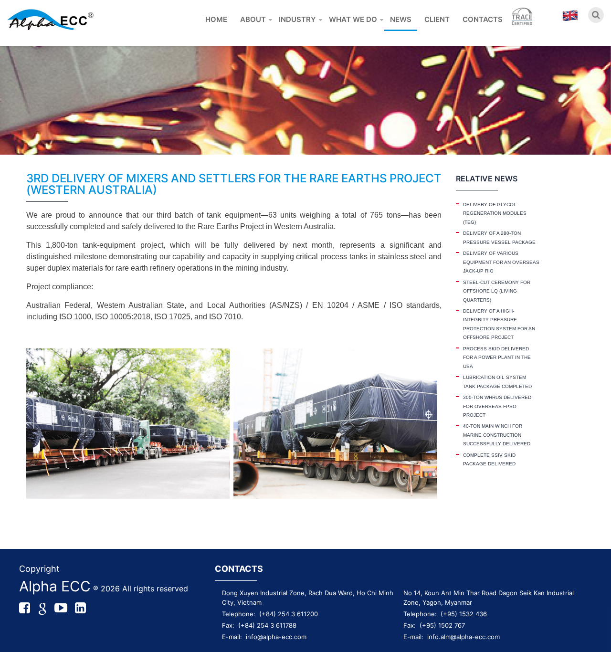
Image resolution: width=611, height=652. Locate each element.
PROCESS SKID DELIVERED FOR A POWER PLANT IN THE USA (497, 357)
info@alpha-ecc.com (276, 637)
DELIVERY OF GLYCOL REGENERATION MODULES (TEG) (495, 213)
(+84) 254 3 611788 (267, 625)
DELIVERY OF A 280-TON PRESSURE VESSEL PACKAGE (499, 237)
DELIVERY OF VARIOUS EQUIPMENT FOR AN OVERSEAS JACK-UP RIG (501, 262)
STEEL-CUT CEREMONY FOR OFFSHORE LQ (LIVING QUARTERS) (496, 291)
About (253, 19)
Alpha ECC (55, 586)
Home (216, 19)
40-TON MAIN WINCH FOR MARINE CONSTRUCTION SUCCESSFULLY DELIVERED (496, 434)
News (400, 19)
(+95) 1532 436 (464, 614)
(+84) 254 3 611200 (288, 614)
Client (437, 19)
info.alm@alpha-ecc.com (463, 637)
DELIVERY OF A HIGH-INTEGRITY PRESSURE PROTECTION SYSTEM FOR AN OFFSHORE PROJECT (499, 324)
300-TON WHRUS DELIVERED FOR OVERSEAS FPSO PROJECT (497, 406)
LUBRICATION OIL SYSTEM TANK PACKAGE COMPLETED (497, 382)
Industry (297, 19)
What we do (353, 19)
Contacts (483, 19)
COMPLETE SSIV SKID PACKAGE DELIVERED (489, 459)
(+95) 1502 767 (442, 625)
